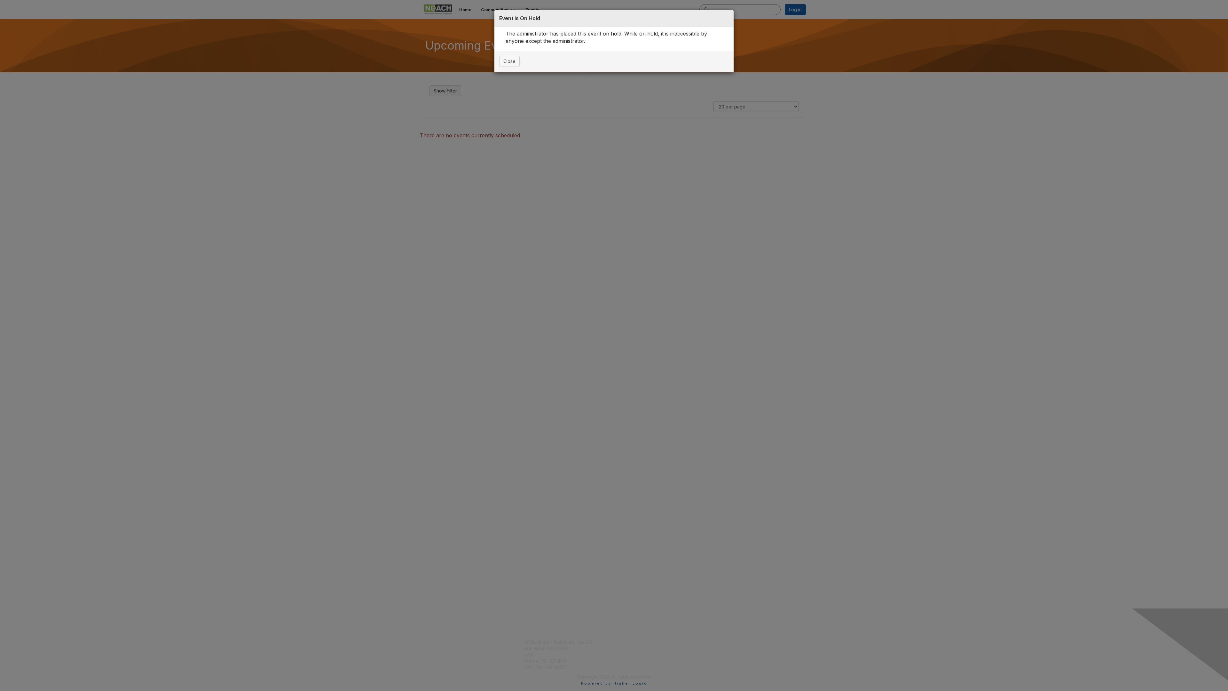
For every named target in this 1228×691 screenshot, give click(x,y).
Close (509, 61)
